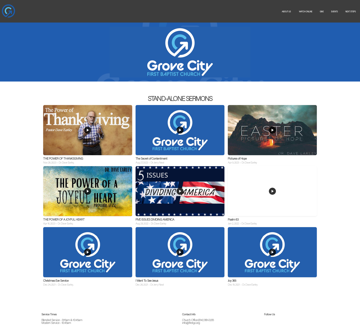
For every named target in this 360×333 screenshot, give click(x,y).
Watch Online (305, 11)
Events (334, 11)
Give (322, 11)
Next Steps (350, 11)
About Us (286, 11)
